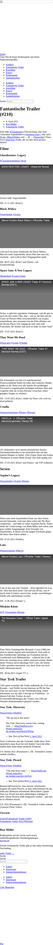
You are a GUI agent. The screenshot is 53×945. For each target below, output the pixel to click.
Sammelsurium (13, 78)
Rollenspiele (11, 75)
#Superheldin (6, 214)
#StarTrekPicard (38, 771)
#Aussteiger (10, 612)
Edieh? (9, 866)
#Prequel (31, 412)
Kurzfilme (10, 70)
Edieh (2, 54)
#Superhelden (6, 481)
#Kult (23, 161)
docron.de (4, 840)
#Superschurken (7, 550)
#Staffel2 (17, 765)
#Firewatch (5, 343)
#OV (2, 612)
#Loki (3, 137)
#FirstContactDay (14, 728)
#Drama (25, 481)
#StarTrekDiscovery (23, 726)
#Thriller (23, 343)
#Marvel (19, 550)
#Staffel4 (17, 713)
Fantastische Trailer (15, 67)
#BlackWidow (13, 137)
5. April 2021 (36, 736)
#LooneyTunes (18, 276)
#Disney (22, 412)
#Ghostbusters (16, 132)
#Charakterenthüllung (10, 161)
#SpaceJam (39, 137)
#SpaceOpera (6, 713)
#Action (16, 214)
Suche (3, 101)
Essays (9, 72)
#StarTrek (10, 139)
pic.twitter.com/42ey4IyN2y (19, 776)
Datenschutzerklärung (16, 872)
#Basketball (5, 276)
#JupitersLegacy (32, 134)
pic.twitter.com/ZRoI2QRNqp (20, 731)
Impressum (11, 869)
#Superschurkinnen (9, 412)
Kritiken (10, 64)
